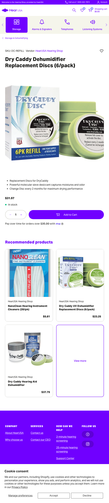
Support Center (65, 458)
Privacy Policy (20, 487)
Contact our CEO (41, 439)
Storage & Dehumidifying (16, 38)
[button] (74, 10)
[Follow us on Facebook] (88, 434)
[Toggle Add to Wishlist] (101, 51)
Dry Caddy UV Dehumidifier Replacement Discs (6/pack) (77, 307)
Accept (54, 495)
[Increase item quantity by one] (21, 214)
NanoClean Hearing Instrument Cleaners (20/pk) (27, 307)
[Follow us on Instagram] (88, 444)
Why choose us (14, 439)
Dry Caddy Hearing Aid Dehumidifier (22, 383)
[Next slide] (106, 24)
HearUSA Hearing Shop (49, 50)
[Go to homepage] (12, 10)
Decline (87, 495)
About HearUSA (14, 432)
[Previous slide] (2, 24)
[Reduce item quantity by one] (10, 214)
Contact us (37, 432)
